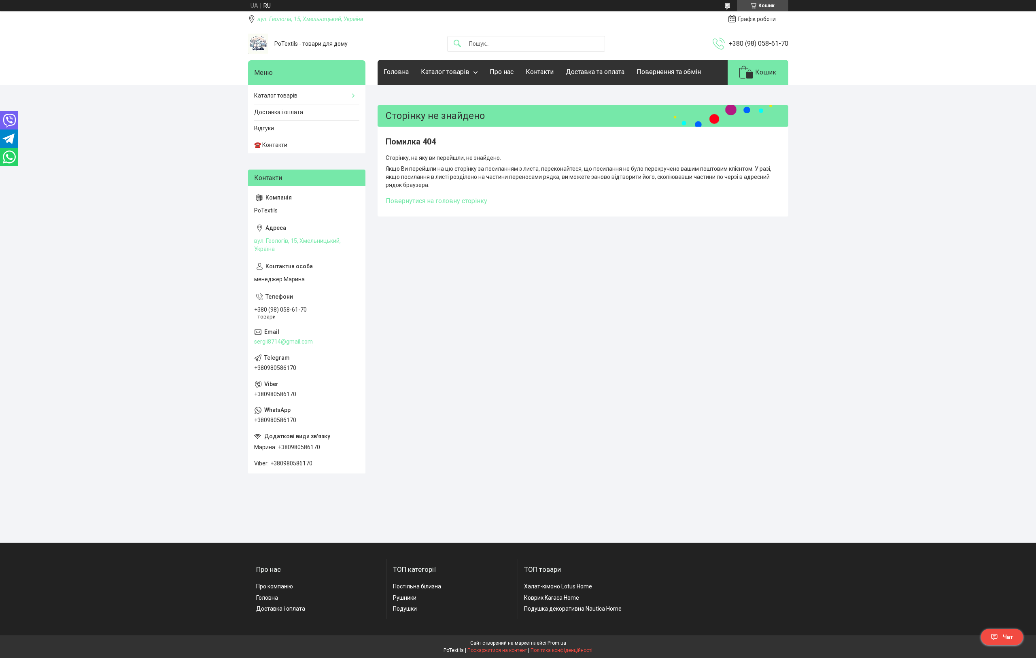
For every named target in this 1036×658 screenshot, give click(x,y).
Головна (396, 72)
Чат (1008, 637)
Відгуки (264, 128)
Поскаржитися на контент (497, 650)
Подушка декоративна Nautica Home (573, 608)
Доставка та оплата (595, 72)
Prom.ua (557, 643)
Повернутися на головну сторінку (436, 201)
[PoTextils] (258, 44)
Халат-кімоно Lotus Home (558, 586)
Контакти (540, 72)
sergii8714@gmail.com (283, 341)
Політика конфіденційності (561, 650)
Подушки (405, 608)
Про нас (502, 72)
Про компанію (274, 586)
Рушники (404, 597)
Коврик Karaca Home (551, 597)
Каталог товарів (445, 72)
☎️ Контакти (270, 145)
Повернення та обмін (669, 72)
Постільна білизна (417, 586)
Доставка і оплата (278, 112)
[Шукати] (457, 44)
